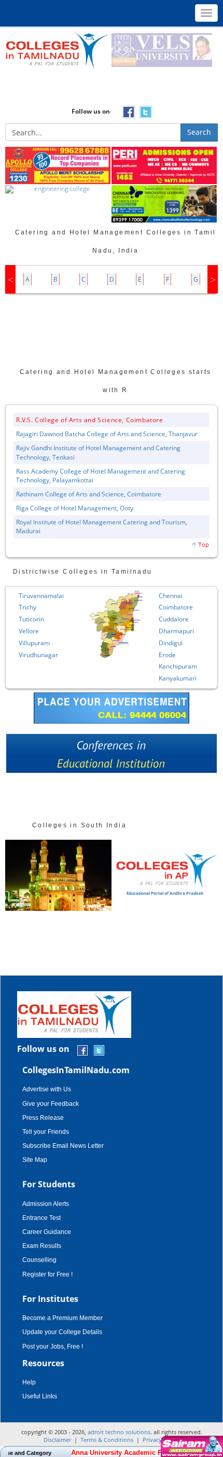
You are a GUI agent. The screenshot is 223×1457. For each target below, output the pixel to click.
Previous (10, 279)
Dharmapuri (176, 631)
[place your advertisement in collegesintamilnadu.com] (111, 707)
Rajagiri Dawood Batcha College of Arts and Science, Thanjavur (107, 433)
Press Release (43, 1117)
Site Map (34, 1159)
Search (199, 132)
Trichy (27, 607)
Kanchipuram (178, 666)
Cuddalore (174, 619)
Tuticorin (31, 619)
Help (29, 1382)
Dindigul (171, 643)
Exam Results (41, 1246)
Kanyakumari (178, 678)
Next (212, 279)
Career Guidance (46, 1232)
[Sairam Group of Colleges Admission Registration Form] (190, 1446)
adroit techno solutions (119, 1432)
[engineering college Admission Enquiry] (58, 190)
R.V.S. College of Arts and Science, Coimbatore (89, 419)
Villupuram (34, 643)
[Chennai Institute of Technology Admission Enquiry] (165, 204)
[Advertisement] (111, 91)
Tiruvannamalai (41, 595)
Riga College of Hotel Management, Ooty (74, 508)
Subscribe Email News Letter (63, 1145)
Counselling (39, 1260)
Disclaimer (57, 1440)
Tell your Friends (45, 1131)
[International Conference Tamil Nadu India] (111, 756)
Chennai (171, 595)
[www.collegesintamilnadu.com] (57, 49)
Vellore (29, 631)
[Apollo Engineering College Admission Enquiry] (58, 166)
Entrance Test (41, 1218)
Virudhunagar (38, 654)
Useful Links (39, 1396)
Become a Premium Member (62, 1318)
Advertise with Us (46, 1089)
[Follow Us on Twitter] (99, 1049)
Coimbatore (176, 607)
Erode (167, 654)
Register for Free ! (47, 1274)
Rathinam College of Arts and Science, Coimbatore (88, 494)
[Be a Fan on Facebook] (82, 1049)
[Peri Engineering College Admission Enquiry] (165, 166)
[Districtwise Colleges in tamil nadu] (116, 624)
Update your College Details (62, 1332)
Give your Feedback (50, 1103)
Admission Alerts (45, 1204)
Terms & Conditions (106, 1440)
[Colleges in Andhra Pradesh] (58, 875)
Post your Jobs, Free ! (52, 1346)
